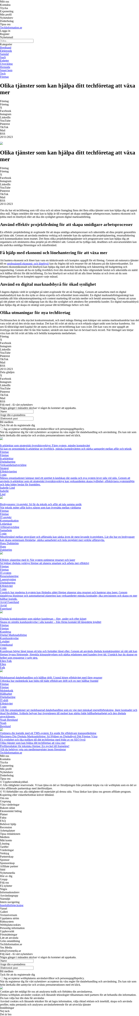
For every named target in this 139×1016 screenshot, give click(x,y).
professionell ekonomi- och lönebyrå (28, 263)
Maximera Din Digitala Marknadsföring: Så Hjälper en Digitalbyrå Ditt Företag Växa (48, 736)
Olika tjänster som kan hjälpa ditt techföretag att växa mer (33, 742)
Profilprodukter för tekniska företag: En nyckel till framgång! (34, 746)
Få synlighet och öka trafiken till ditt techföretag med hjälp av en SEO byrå (42, 739)
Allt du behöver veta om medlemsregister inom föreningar (33, 749)
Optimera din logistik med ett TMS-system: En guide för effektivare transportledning (48, 733)
